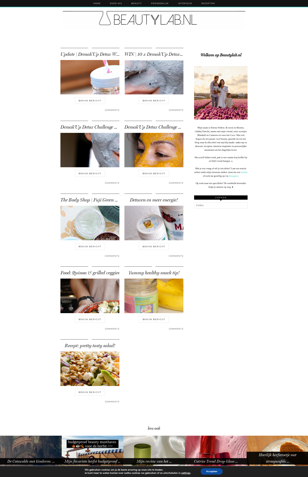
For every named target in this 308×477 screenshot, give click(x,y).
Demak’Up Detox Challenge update (158, 127)
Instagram (233, 176)
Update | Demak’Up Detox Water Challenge (102, 54)
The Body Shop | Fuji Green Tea (91, 200)
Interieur (185, 3)
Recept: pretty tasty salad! (90, 345)
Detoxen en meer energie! (154, 200)
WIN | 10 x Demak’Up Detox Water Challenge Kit (171, 54)
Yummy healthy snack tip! (153, 273)
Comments (112, 110)
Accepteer (211, 471)
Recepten (208, 3)
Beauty (136, 3)
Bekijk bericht (90, 100)
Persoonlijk (160, 3)
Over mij (116, 3)
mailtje (244, 172)
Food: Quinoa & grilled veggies (90, 273)
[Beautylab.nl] (154, 19)
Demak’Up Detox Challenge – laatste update (102, 127)
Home (97, 3)
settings (185, 473)
